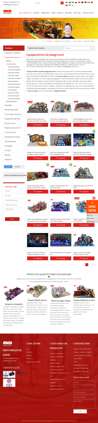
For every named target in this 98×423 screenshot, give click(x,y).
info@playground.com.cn (10, 4)
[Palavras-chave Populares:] (62, 2)
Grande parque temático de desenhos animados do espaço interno (37, 120)
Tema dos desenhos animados (16, 70)
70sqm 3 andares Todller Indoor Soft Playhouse (83, 220)
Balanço (7, 155)
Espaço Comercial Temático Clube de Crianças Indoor (82, 253)
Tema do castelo (14, 73)
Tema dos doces (13, 67)
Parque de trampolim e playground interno (59, 48)
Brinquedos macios (56, 386)
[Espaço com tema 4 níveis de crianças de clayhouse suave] (37, 240)
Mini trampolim (54, 363)
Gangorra (8, 159)
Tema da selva (13, 81)
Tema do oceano (14, 87)
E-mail (90, 215)
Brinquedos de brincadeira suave (14, 137)
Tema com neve (13, 93)
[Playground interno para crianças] (37, 291)
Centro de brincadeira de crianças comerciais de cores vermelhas (37, 220)
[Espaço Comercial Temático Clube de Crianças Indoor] (83, 240)
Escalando (8, 105)
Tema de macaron (14, 84)
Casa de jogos (11, 64)
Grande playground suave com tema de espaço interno (82, 120)
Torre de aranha (14, 99)
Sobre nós (30, 358)
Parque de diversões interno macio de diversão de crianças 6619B (36, 187)
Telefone (91, 218)
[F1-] (84, 291)
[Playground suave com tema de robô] (83, 173)
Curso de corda (10, 132)
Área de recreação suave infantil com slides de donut (60, 220)
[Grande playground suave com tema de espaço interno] (83, 106)
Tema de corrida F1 (14, 78)
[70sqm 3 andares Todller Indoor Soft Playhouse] (83, 206)
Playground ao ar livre (13, 128)
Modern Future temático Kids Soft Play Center (59, 187)
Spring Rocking (10, 141)
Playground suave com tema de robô (83, 187)
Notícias (29, 355)
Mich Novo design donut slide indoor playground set (59, 153)
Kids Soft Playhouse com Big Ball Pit (60, 253)
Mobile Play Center (11, 110)
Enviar (12, 219)
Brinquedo (8, 146)
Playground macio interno (14, 57)
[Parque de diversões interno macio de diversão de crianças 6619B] (37, 173)
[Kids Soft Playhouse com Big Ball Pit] (60, 240)
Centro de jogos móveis (60, 301)
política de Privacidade (33, 362)
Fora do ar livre (10, 123)
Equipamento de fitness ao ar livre (14, 119)
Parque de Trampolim (12, 53)
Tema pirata (12, 90)
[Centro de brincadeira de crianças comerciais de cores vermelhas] (37, 206)
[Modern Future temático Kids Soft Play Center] (60, 173)
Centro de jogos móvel (57, 366)
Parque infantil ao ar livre (84, 300)
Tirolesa (8, 150)
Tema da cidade (13, 75)
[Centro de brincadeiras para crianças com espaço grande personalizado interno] (60, 106)
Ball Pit (8, 61)
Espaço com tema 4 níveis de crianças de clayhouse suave (36, 253)
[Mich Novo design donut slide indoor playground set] (60, 140)
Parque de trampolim (14, 304)
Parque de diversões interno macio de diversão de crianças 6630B (82, 153)
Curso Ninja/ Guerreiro (13, 114)
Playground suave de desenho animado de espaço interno (36, 153)
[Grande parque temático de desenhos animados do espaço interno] (37, 106)
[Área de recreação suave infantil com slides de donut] (60, 206)
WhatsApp (92, 221)
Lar (28, 349)
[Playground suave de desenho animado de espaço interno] (37, 140)
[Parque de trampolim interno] (14, 293)
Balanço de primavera (57, 389)
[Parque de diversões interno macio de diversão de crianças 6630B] (83, 140)
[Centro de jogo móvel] (60, 291)
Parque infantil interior (37, 300)
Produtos (29, 352)
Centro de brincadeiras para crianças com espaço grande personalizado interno (59, 120)
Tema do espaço (14, 96)
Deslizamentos (11, 101)
